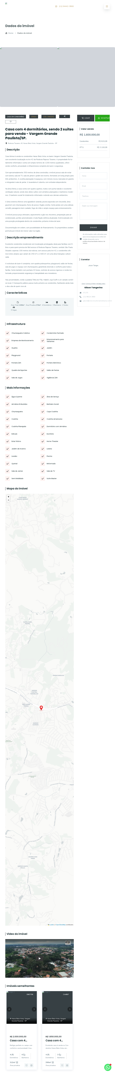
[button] (41, 708)
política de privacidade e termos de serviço (94, 242)
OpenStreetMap (61, 925)
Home (10, 33)
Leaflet (51, 925)
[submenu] (107, 6)
